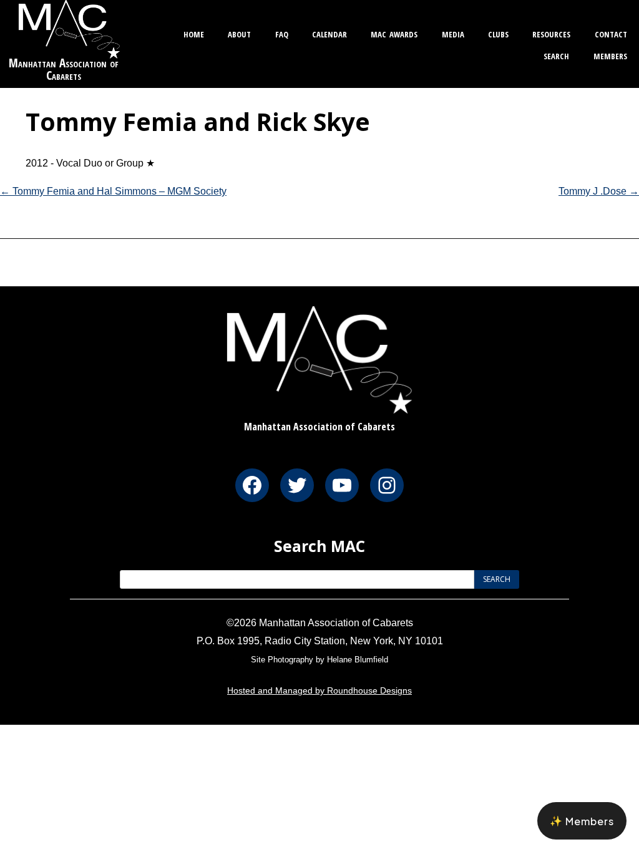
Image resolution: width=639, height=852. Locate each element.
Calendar (329, 32)
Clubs (498, 32)
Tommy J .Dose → (599, 191)
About (239, 32)
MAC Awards (394, 32)
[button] (582, 821)
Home (193, 32)
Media (453, 32)
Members (610, 54)
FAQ (281, 32)
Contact (611, 32)
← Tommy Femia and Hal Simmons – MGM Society (113, 191)
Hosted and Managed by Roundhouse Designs (319, 690)
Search (556, 54)
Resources (551, 32)
